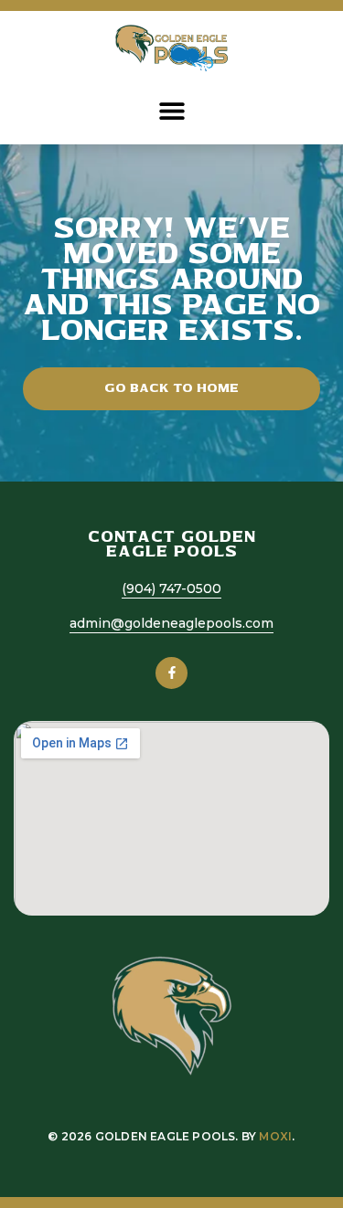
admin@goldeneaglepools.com (171, 623)
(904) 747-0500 (171, 588)
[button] (171, 110)
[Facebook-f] (171, 673)
